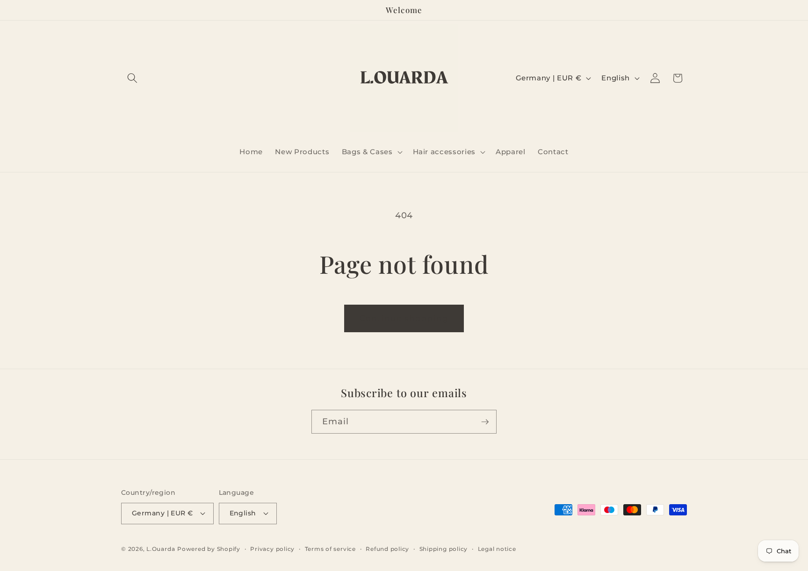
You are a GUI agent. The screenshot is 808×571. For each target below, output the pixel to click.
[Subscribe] (485, 422)
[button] (132, 78)
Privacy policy (272, 548)
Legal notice (497, 548)
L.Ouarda (160, 548)
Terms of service (330, 548)
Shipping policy (443, 548)
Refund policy (387, 548)
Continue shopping (404, 318)
